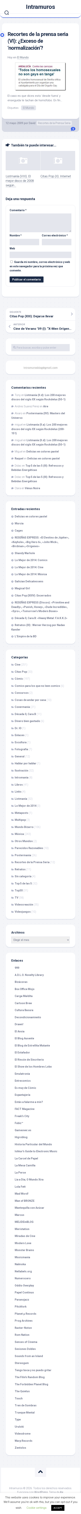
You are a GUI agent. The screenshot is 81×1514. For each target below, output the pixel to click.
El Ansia (19, 1031)
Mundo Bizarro (24, 827)
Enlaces (19, 735)
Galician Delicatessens (29, 581)
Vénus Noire (32, 488)
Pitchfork (21, 1306)
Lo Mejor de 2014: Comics (31, 560)
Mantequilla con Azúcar (29, 1207)
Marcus (19, 1214)
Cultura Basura (24, 1010)
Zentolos (20, 1447)
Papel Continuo (24, 1292)
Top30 (19, 890)
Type (18, 1419)
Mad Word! (21, 1193)
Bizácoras (21, 981)
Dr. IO (18, 728)
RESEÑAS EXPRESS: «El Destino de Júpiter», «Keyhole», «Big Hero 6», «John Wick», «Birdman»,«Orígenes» (40, 542)
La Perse (20, 1172)
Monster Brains (24, 1250)
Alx (61, 1492)
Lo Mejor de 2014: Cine (29, 567)
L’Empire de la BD (26, 636)
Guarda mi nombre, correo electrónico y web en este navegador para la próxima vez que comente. (40, 266)
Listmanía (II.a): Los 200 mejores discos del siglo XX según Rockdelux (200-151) (39, 429)
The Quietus (22, 1391)
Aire (45, 406)
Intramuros (40, 6)
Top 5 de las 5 (23, 883)
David (32, 123)
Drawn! (19, 1024)
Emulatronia (22, 1073)
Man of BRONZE (24, 1200)
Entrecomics (23, 1080)
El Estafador (22, 1052)
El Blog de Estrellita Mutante (32, 1045)
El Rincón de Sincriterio (29, 1059)
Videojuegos (23, 911)
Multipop (20, 819)
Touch (19, 1398)
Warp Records (23, 1440)
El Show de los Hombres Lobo (33, 1066)
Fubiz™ (19, 1123)
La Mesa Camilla (25, 1165)
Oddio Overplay (24, 1285)
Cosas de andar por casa (30, 699)
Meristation (22, 1229)
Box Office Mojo (24, 989)
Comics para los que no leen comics (37, 685)
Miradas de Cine (25, 1236)
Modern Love (23, 1243)
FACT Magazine (24, 1108)
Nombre (16, 235)
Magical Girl (22, 588)
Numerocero (23, 1278)
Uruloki (19, 1426)
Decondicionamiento (28, 1017)
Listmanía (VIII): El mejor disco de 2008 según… (20, 180)
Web (12, 248)
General (19, 756)
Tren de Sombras (26, 1405)
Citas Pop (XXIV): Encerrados (33, 595)
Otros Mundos (24, 841)
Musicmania (22, 1257)
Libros (19, 784)
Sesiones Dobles (25, 1348)
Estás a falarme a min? (29, 1102)
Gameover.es (23, 1130)
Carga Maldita (24, 996)
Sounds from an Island (29, 1356)
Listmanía (21, 798)
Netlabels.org (23, 1271)
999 (17, 967)
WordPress (41, 1492)
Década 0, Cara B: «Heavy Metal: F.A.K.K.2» (41, 618)
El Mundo (23, 57)
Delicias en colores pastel (42, 451)
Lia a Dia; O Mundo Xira (29, 1179)
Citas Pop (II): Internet (55, 176)
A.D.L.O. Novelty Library (29, 974)
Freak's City (22, 1116)
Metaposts (21, 812)
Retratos (20, 869)
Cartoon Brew (23, 1003)
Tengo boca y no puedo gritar (33, 1370)
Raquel (19, 458)
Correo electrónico (55, 235)
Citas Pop (21, 671)
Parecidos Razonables (29, 848)
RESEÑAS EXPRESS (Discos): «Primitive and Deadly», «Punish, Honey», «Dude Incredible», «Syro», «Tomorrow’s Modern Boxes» (40, 607)
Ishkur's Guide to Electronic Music (36, 1151)
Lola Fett (20, 1186)
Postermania (23, 855)
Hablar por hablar (25, 763)
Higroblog (21, 1137)
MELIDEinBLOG (24, 1221)
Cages (19, 530)
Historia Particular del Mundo (33, 1144)
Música (19, 833)
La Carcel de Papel (26, 1158)
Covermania (22, 706)
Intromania (21, 777)
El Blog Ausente (24, 1038)
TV (16, 897)
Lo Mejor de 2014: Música (31, 574)
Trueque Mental (25, 1412)
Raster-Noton (23, 1327)
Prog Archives (24, 1320)
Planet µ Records (25, 1313)
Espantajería (22, 1094)
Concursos (22, 692)
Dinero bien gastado (27, 721)
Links (18, 791)
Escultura (21, 742)
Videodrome (23, 1433)
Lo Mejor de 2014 (25, 805)
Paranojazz (22, 1299)
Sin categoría (23, 876)
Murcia (19, 523)
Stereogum (22, 1363)
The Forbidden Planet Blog (31, 1384)
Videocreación (24, 904)
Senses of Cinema (26, 1341)
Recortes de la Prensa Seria (54, 123)
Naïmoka (20, 1264)
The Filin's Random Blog (30, 1377)
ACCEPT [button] (57, 1507)
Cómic (19, 678)
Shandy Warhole (25, 553)
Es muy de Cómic (25, 1087)
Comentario (18, 210)
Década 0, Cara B (25, 714)
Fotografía (21, 749)
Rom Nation (22, 1334)
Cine (17, 664)
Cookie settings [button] (37, 1507)
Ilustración (21, 770)
